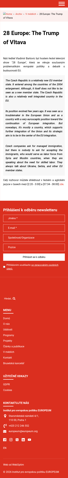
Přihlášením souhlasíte (32, 267)
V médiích (8, 351)
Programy (8, 335)
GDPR (6, 384)
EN (4, 447)
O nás (6, 323)
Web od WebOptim (13, 464)
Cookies (7, 390)
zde (61, 184)
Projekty (7, 340)
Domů (6, 318)
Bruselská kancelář (13, 363)
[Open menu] (62, 4)
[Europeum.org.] (7, 14)
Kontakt (7, 357)
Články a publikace (13, 346)
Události (7, 329)
